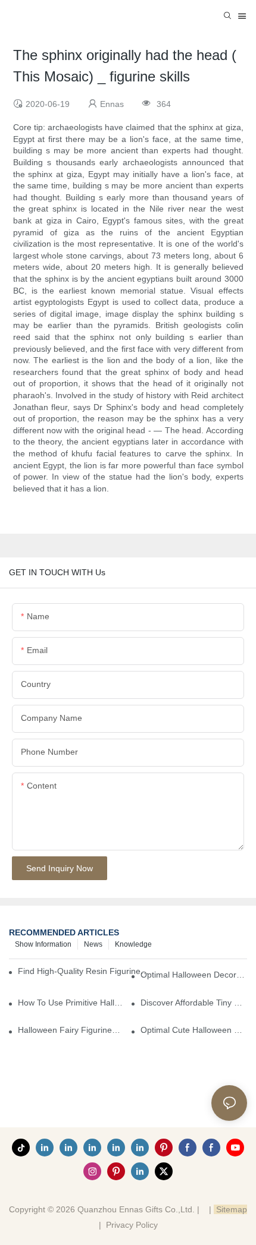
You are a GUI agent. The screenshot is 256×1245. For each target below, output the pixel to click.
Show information (43, 944)
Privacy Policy (132, 1225)
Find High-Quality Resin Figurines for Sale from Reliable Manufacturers (84, 971)
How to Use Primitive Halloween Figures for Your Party (71, 1002)
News (93, 944)
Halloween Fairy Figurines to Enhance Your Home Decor (71, 1030)
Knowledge (133, 944)
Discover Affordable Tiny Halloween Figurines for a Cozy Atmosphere (194, 1002)
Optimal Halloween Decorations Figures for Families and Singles (194, 974)
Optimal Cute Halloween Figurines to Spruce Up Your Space (194, 1030)
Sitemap (230, 1209)
